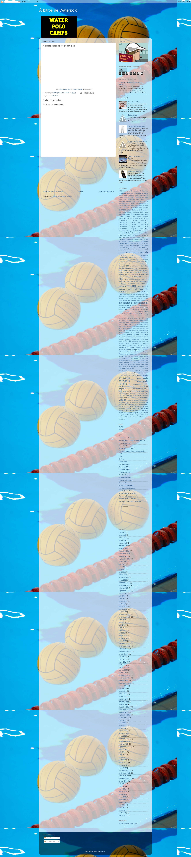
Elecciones (122, 264)
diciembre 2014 (124, 675)
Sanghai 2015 (132, 360)
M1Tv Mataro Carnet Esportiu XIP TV (132, 440)
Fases (141, 274)
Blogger (102, 851)
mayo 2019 (123, 538)
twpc (139, 393)
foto (128, 286)
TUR (123, 393)
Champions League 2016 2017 (130, 231)
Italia (124, 307)
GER (141, 292)
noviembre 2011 (124, 773)
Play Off (128, 341)
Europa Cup (138, 270)
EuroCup (131, 270)
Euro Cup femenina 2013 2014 (140, 268)
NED (137, 332)
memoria (138, 326)
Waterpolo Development (127, 496)
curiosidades (129, 250)
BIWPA (132, 207)
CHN (130, 235)
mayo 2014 (123, 694)
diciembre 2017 (124, 583)
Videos (57, 96)
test (124, 391)
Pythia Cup (144, 347)
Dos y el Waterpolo (125, 483)
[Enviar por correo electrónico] (85, 93)
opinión (136, 335)
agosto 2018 (123, 561)
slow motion (136, 362)
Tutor (129, 393)
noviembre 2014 (124, 678)
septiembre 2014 (125, 683)
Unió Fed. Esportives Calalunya (130, 501)
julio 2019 (122, 532)
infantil (140, 298)
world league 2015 (135, 413)
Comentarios (50, 841)
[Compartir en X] (89, 93)
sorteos (121, 364)
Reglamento (123, 354)
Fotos (133, 285)
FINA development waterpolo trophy (134, 279)
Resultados (123, 356)
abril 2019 (122, 540)
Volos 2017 (122, 402)
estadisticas (133, 266)
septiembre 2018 (125, 559)
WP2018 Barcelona (133, 417)
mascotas (132, 322)
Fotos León (123, 461)
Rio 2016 (122, 358)
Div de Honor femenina (129, 253)
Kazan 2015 (138, 314)
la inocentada (134, 318)
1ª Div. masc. (133, 191)
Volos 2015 (145, 400)
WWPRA (141, 417)
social (142, 362)
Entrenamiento (133, 264)
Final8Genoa (131, 283)
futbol (128, 292)
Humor (121, 298)
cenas (130, 218)
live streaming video (65, 89)
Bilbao (127, 207)
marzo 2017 (123, 606)
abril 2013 (122, 728)
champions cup (143, 218)
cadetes (129, 212)
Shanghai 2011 (128, 362)
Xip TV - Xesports (125, 475)
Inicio (80, 191)
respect (146, 354)
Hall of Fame (126, 296)
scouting (143, 360)
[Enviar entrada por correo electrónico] (80, 93)
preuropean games (125, 345)
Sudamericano (133, 366)
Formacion (144, 283)
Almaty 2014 (130, 193)
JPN (147, 309)
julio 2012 (122, 752)
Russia (136, 358)
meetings (133, 326)
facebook (121, 274)
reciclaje (128, 350)
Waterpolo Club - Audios (127, 498)
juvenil (121, 314)
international (127, 305)
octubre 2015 (123, 649)
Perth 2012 (144, 339)
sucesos (125, 366)
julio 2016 (122, 625)
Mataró (142, 322)
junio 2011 (122, 786)
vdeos (129, 397)
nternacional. (122, 334)
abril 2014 (122, 696)
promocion (136, 345)
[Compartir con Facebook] (91, 93)
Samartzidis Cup (123, 360)
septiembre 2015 (125, 651)
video (146, 397)
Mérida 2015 (144, 326)
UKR (123, 395)
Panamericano (143, 337)
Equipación (122, 266)
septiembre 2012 (125, 747)
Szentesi (124, 371)
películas (127, 339)
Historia (137, 296)
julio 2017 (122, 596)
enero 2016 (123, 641)
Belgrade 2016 (143, 203)
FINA (121, 279)
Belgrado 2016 (122, 205)
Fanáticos (135, 274)
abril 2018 (122, 572)
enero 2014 (123, 704)
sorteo (146, 362)
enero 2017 (123, 612)
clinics (138, 237)
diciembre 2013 (124, 707)
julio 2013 (122, 720)
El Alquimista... (133, 115)
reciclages (122, 350)
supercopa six (138, 368)
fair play (128, 274)
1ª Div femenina (123, 191)
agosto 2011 (123, 781)
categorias (122, 218)
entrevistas (144, 264)
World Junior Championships (137, 408)
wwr (146, 417)
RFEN (141, 356)
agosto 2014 (123, 686)
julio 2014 (122, 688)
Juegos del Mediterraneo (126, 311)
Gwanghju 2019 (130, 294)
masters (137, 322)
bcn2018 (136, 203)
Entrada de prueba (125, 96)
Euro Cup (144, 266)
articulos (127, 197)
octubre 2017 (123, 588)
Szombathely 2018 (132, 371)
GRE (124, 294)
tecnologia (130, 373)
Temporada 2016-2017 (137, 386)
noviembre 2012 (124, 741)
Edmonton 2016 (144, 259)
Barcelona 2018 (130, 201)
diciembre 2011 (124, 770)
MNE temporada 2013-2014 (131, 328)
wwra (120, 419)
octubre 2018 (123, 556)
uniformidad (129, 395)
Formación (122, 286)
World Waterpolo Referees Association (132, 451)
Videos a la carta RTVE (127, 448)
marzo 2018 (123, 575)
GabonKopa (133, 292)
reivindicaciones (133, 354)
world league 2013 (137, 410)
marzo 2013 (123, 731)
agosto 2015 (123, 654)
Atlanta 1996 (122, 199)
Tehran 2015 (144, 373)
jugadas (140, 312)
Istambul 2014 (136, 305)
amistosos (145, 193)
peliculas (121, 339)
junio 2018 (122, 567)
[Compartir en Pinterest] (93, 93)
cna (146, 237)
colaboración (129, 239)
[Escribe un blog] (87, 93)
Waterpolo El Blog (125, 477)
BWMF (124, 212)
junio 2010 (122, 807)
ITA (120, 307)
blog (136, 207)
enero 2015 (123, 672)
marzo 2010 (123, 815)
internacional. (141, 302)
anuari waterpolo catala (131, 195)
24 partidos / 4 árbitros (136, 102)
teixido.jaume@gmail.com (128, 823)
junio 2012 (122, 754)
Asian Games (135, 197)
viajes (142, 397)
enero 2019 (123, 548)
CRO (131, 248)
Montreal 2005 (144, 328)
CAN (133, 216)
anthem (121, 195)
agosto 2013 (123, 717)
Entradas (49, 838)
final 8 (127, 281)
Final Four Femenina (142, 281)
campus (128, 216)
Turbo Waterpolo (124, 469)
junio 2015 (122, 659)
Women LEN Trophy (136, 404)
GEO (138, 292)
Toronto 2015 (140, 391)
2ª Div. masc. (144, 191)
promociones (144, 345)
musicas (126, 332)
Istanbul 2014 (144, 305)
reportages (141, 354)
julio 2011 (122, 784)
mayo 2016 (123, 630)
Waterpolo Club (124, 467)
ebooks (146, 257)
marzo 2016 (123, 635)
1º (139, 191)
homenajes (144, 296)
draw (131, 258)
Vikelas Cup (130, 400)
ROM (127, 358)
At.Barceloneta (144, 197)
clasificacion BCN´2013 (129, 237)
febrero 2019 (123, 546)
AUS (137, 199)
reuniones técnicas (133, 356)
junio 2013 (122, 723)
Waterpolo (121, 404)
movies (141, 330)
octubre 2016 (123, 620)
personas (135, 339)
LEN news (145, 318)
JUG (136, 311)
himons (132, 296)
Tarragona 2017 (143, 371)
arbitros (121, 197)
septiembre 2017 (125, 591)
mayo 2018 (123, 569)
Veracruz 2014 (135, 397)
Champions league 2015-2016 (133, 229)
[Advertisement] (78, 173)
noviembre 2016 (124, 617)
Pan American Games (132, 337)
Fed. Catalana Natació (126, 491)
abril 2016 (122, 633)
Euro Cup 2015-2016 (125, 268)
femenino (137, 277)
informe (146, 298)
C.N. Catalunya (124, 464)
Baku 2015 (144, 199)
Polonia (127, 343)
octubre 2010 (123, 802)
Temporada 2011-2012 (127, 376)
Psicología (130, 347)
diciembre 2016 (124, 614)
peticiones (121, 341)
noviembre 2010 (124, 799)
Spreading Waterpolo (126, 446)
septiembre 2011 (124, 778)
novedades (144, 332)
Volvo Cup (128, 402)
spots (125, 364)
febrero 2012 (123, 765)
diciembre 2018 (124, 551)
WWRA (121, 429)
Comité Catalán (138, 239)
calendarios (136, 212)
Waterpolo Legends (125, 480)
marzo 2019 (123, 543)
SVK (120, 371)
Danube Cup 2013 (143, 250)
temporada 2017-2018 (127, 389)
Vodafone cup (138, 400)
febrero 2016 (123, 638)
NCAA (132, 332)
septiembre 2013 (125, 715)
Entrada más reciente (53, 191)
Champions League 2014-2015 (133, 224)
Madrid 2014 (122, 322)
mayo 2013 (123, 725)
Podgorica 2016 (136, 341)
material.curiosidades (141, 324)
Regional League (141, 352)
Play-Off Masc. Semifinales (137, 141)
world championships (137, 406)
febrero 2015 (123, 670)
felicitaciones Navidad (126, 277)
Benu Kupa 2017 (140, 205)
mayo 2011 (122, 789)
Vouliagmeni (135, 402)
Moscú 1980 (122, 330)
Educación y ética (130, 262)
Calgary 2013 (144, 212)
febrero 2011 (123, 794)
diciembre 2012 (124, 739)
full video (139, 289)
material (128, 324)
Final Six (122, 283)
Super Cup (143, 366)
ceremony (135, 218)
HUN (126, 298)
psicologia (122, 347)
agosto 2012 (123, 749)
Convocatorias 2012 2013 (137, 243)
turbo (126, 393)
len (140, 318)
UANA (142, 393)
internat (121, 305)
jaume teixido (144, 307)
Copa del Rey (124, 248)
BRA (140, 207)
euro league (123, 270)
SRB (142, 364)
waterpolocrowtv (78, 89)
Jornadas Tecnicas (140, 309)
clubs (142, 237)
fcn (147, 274)
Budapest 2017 (137, 210)
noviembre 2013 (124, 710)
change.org (126, 235)
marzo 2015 (123, 667)
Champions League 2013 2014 (133, 222)
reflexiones (129, 352)
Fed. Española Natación (127, 488)
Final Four (132, 281)
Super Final (123, 369)
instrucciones (123, 300)
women (127, 404)
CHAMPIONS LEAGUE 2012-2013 (133, 220)
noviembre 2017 (124, 585)
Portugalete (135, 343)
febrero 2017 (123, 609)
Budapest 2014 (125, 210)
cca (128, 218)
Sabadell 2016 (144, 358)
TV (136, 393)
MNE (120, 328)
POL (143, 341)
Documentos (123, 258)
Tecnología (137, 373)
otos (141, 334)
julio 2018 (122, 564)
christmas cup (137, 235)
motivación (135, 330)
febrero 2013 (123, 733)
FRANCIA (130, 289)
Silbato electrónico (134, 171)
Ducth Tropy (138, 257)
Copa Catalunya (130, 245)
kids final (130, 316)
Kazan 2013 (128, 314)
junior (146, 312)
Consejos (144, 241)
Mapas (127, 322)
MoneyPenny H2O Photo (127, 493)
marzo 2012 (123, 762)
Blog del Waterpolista (126, 485)
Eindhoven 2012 (142, 262)
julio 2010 (122, 805)
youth (123, 419)
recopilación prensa (140, 350)
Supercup (145, 369)
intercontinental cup (142, 300)
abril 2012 (122, 760)
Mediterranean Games (125, 326)
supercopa (130, 369)
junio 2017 (122, 598)
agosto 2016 (123, 622)
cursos (135, 250)
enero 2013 (123, 736)
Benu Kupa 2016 (131, 205)
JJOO (52, 96)
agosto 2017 (123, 593)
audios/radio (131, 199)
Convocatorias (124, 243)
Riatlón (146, 356)
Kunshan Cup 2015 (124, 318)
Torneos (132, 391)
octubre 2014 (123, 680)
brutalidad (145, 207)
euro (139, 266)
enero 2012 (123, 768)
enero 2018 (123, 580)
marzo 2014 (123, 699)
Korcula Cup (136, 316)
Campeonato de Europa (127, 214)
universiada (137, 395)
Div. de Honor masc (133, 254)
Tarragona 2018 (123, 373)
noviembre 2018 (124, 554)
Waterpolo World (124, 443)
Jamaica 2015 (131, 307)
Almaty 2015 (137, 193)
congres (137, 241)
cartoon (139, 216)
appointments (144, 195)
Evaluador (138, 272)
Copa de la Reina (141, 245)
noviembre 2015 (124, 646)
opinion (129, 335)
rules (132, 358)
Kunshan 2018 (144, 316)
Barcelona (122, 201)
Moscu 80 (128, 330)
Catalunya (145, 216)
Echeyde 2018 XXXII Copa (127, 260)
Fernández (145, 277)
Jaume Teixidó (124, 309)
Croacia (136, 247)
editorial (137, 259)
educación (122, 262)
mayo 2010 (123, 810)
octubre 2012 (123, 744)
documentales (144, 255)
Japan (137, 307)
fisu (138, 283)
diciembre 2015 (124, 643)
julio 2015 (122, 657)
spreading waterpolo (134, 364)
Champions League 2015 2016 (133, 226)
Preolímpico (144, 343)
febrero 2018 (123, 577)
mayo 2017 (123, 601)
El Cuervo (122, 459)
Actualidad (122, 193)
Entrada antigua (106, 191)
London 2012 (143, 320)
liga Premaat (134, 320)
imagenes (133, 298)
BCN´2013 (129, 203)
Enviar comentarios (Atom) (62, 196)
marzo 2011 (123, 791)
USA (125, 397)
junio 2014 (122, 691)
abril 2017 (122, 604)
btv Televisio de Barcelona (128, 438)
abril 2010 (122, 813)
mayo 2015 (123, 662)
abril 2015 (122, 665)
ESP (127, 266)
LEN (120, 454)
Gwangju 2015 (140, 294)
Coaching (122, 239)
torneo (127, 391)
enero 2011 (123, 797)
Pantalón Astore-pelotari (136, 126)
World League (124, 410)
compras (130, 241)
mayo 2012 (123, 757)
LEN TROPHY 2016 (124, 320)
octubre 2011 (123, 776)
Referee (121, 352)
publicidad (137, 347)
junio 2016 (122, 628)
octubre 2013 (123, 712)
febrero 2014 (123, 702)
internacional (125, 302)
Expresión (145, 272)
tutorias (133, 393)
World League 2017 (136, 415)
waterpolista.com (143, 402)
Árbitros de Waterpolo (58, 10)
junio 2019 (122, 535)
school (138, 360)
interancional (131, 300)
